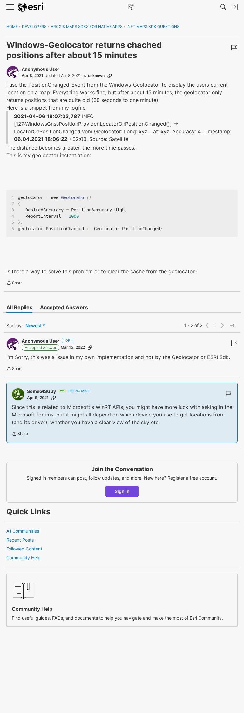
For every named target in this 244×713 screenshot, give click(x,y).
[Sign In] (235, 7)
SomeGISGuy (41, 391)
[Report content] (234, 47)
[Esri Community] (31, 7)
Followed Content (24, 548)
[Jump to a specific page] (232, 325)
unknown (96, 75)
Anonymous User (40, 69)
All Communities (22, 531)
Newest (33, 326)
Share (14, 283)
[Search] (223, 7)
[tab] (19, 307)
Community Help (23, 557)
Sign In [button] (122, 491)
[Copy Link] (109, 75)
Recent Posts (20, 540)
